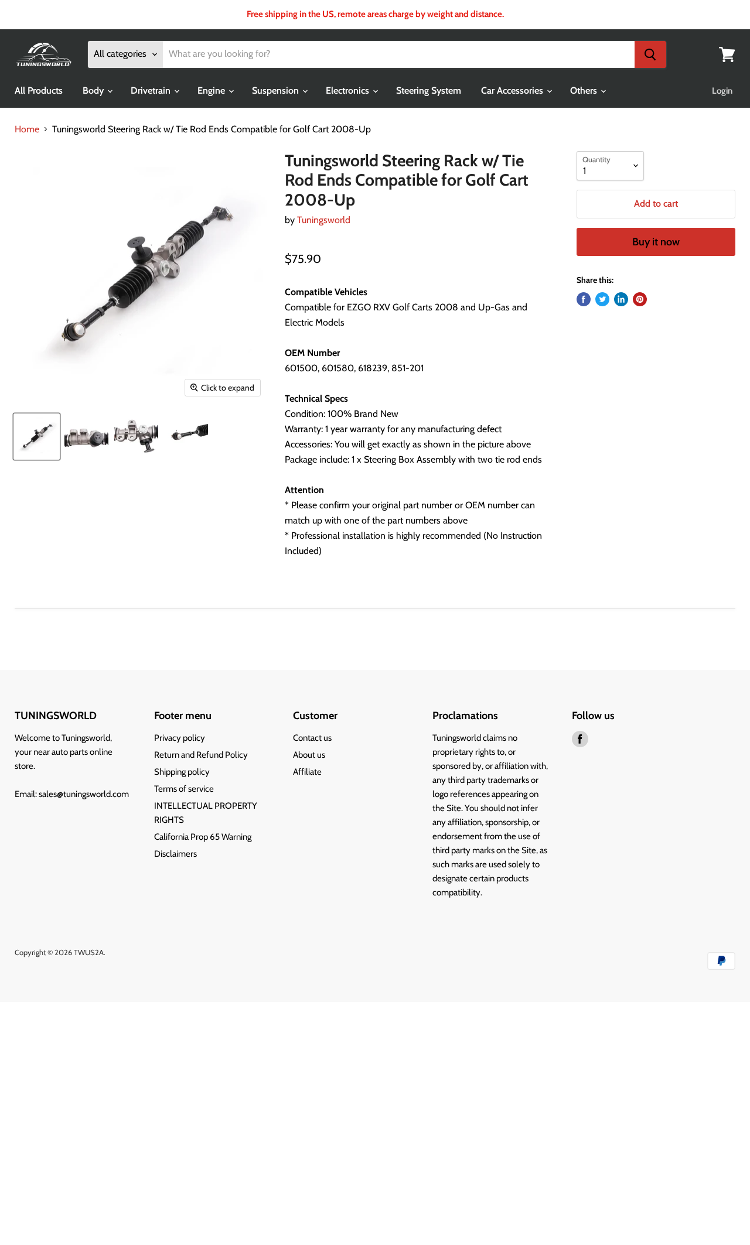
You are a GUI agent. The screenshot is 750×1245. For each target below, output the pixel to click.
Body (94, 90)
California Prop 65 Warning (202, 837)
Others (584, 90)
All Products (39, 90)
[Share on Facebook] (584, 299)
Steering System (428, 90)
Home (27, 129)
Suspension (276, 90)
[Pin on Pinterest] (640, 299)
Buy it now (656, 241)
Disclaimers (175, 854)
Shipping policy (182, 772)
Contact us (312, 738)
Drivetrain (152, 90)
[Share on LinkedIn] (621, 299)
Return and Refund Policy (201, 755)
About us (309, 755)
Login (722, 90)
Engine (212, 90)
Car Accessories (513, 90)
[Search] (650, 54)
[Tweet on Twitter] (602, 299)
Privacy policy (179, 738)
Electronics (348, 90)
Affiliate (307, 772)
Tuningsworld (323, 219)
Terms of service (184, 789)
